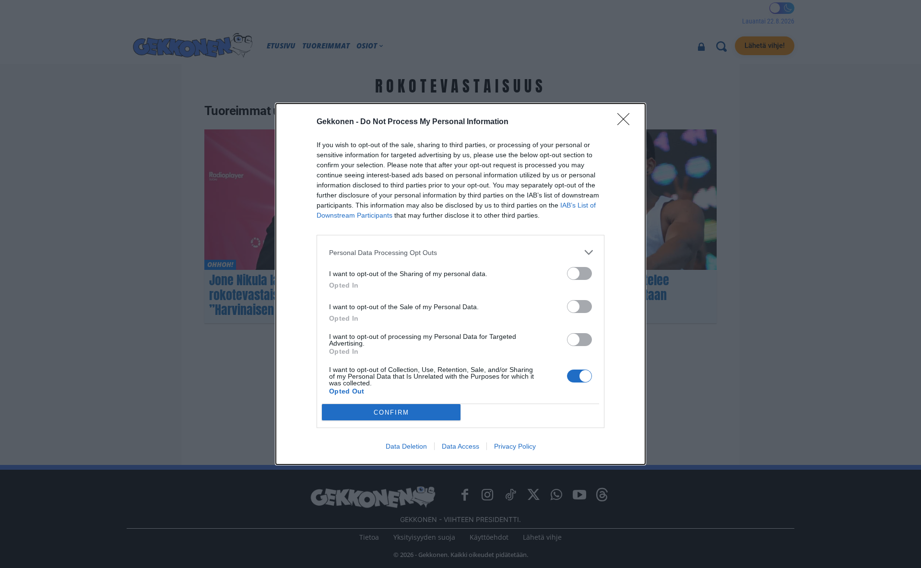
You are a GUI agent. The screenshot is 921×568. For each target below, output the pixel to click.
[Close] (626, 122)
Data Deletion (406, 446)
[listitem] (460, 252)
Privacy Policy (515, 446)
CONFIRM (391, 412)
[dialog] (460, 284)
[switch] (579, 273)
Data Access (460, 446)
